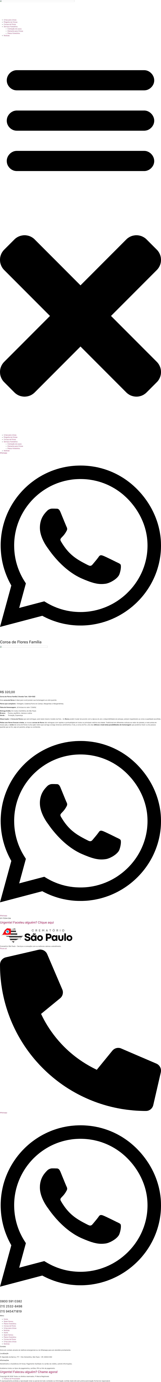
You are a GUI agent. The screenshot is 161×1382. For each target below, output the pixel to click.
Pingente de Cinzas (10, 22)
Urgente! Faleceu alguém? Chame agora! (29, 1372)
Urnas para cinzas (10, 20)
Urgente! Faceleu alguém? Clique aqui (27, 922)
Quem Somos (8, 1321)
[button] (80, 235)
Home (6, 1319)
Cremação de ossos (14, 29)
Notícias (7, 35)
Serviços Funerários (11, 26)
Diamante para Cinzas (15, 31)
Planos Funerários (13, 33)
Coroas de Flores (10, 24)
